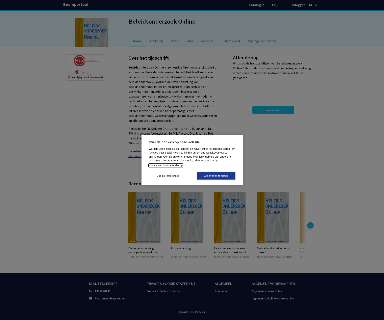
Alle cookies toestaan (216, 176)
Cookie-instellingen (168, 176)
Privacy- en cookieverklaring (166, 165)
